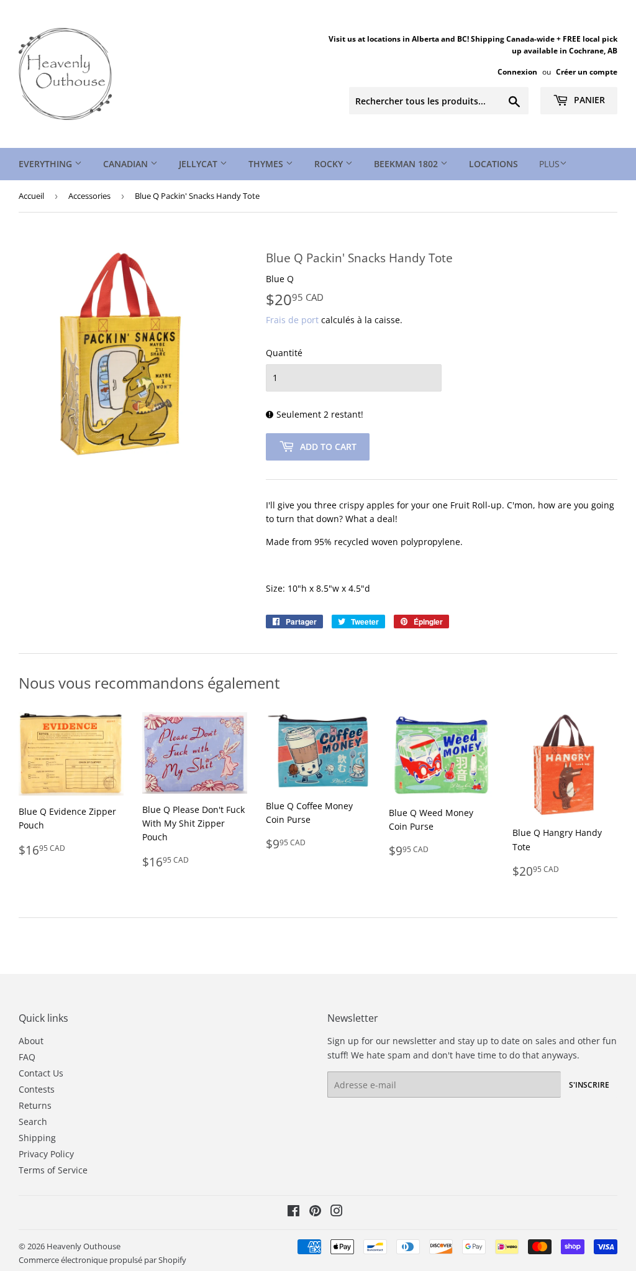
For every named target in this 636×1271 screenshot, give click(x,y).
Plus (549, 164)
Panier (588, 100)
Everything (47, 164)
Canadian (126, 164)
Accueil (31, 195)
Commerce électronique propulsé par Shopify (102, 1259)
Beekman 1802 (407, 164)
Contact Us (41, 1073)
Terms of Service (53, 1170)
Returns (35, 1105)
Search (33, 1121)
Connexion (517, 71)
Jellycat (199, 164)
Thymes (267, 164)
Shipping (37, 1138)
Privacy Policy (46, 1154)
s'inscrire (589, 1085)
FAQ (27, 1057)
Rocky (329, 164)
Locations (493, 164)
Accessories (89, 195)
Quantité (284, 353)
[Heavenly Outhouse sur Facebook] (293, 1212)
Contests (37, 1089)
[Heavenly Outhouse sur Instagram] (336, 1212)
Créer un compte (586, 71)
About (31, 1041)
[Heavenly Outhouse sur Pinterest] (315, 1212)
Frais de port (292, 320)
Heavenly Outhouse (83, 1246)
